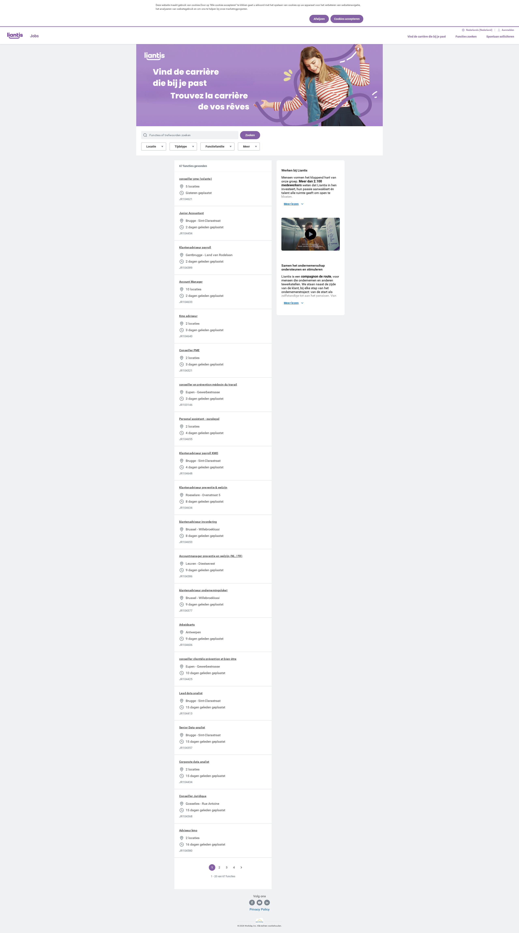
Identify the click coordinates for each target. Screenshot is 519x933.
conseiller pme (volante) (195, 178)
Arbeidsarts (187, 624)
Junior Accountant (191, 213)
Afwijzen (319, 18)
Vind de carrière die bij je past (426, 36)
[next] (241, 867)
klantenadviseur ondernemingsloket (203, 590)
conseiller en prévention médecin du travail (208, 384)
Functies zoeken (466, 36)
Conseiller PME (189, 350)
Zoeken (250, 135)
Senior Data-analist (192, 727)
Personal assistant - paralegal (199, 418)
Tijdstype (181, 146)
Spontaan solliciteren (500, 36)
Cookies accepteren (347, 18)
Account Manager (191, 281)
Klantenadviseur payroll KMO (198, 453)
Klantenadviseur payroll (195, 247)
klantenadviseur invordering (198, 521)
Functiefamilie (215, 146)
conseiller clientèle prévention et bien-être (208, 658)
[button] (310, 234)
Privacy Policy (260, 909)
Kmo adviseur (188, 316)
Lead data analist (191, 693)
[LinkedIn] (267, 902)
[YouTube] (259, 902)
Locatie (151, 146)
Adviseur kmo (188, 830)
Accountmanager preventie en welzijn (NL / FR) (210, 556)
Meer (246, 146)
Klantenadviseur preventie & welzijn (203, 487)
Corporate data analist (194, 761)
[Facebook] (252, 902)
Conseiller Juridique (192, 796)
